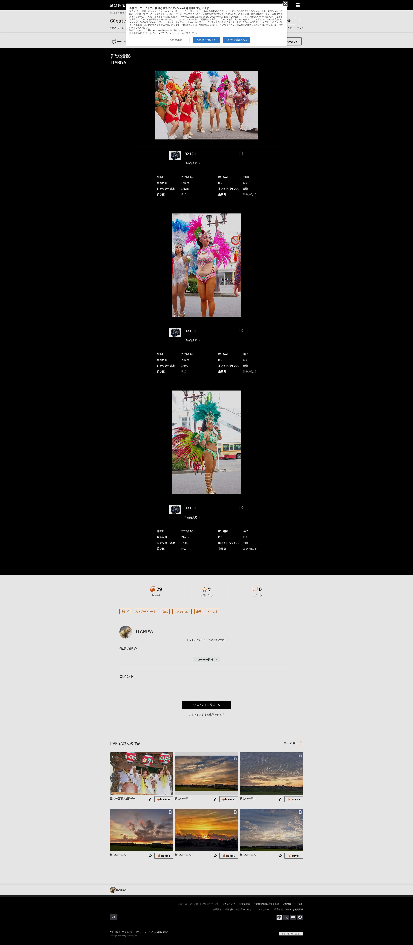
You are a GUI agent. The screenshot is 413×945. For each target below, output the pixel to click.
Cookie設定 (176, 39)
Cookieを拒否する (206, 39)
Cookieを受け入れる (237, 39)
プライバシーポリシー (171, 33)
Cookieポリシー (161, 30)
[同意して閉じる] (285, 3)
